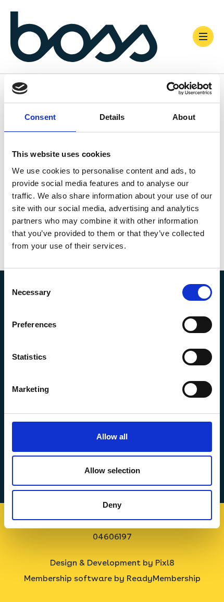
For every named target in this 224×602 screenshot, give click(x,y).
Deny (112, 504)
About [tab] (183, 117)
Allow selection (112, 470)
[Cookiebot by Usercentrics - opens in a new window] (166, 88)
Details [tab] (112, 117)
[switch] (197, 324)
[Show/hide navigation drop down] (203, 36)
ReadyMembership (164, 578)
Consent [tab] (40, 117)
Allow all (112, 436)
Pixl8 (165, 563)
